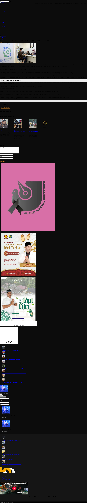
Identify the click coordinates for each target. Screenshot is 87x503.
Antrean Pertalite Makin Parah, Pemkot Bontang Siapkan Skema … (13, 377)
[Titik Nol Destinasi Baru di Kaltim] (3, 457)
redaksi (1, 42)
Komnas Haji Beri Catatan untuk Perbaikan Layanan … (11, 440)
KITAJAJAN (3, 25)
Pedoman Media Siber (6, 479)
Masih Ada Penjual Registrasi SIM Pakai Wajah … (10, 449)
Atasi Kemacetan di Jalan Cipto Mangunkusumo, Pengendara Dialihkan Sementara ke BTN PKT (33, 130)
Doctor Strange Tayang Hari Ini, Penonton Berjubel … (11, 464)
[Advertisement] (43, 149)
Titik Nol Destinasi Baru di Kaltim (7, 459)
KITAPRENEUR (4, 21)
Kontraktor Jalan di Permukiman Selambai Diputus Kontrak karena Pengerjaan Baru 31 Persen (19, 130)
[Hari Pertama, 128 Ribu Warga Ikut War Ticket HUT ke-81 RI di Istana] (3, 443)
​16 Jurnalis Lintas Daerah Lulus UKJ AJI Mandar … (10, 350)
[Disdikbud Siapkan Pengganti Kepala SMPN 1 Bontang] (3, 358)
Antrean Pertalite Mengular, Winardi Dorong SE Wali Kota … (12, 382)
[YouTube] (2, 500)
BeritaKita (3, 42)
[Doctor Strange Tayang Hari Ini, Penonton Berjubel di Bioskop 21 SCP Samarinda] (3, 462)
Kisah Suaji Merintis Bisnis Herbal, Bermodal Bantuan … (11, 454)
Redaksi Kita (4, 477)
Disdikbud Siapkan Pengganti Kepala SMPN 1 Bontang (11, 359)
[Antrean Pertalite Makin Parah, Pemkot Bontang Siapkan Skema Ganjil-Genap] (3, 376)
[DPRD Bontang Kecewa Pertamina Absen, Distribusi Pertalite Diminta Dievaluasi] (3, 371)
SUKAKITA (3, 26)
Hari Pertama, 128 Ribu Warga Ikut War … (9, 445)
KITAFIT (3, 22)
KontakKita (4, 478)
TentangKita (4, 476)
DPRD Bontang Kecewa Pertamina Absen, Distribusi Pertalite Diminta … (14, 373)
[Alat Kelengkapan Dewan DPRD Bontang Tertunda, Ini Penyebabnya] (5, 123)
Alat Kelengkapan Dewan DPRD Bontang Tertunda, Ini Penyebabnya (5, 129)
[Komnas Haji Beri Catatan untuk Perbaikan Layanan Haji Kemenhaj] (3, 438)
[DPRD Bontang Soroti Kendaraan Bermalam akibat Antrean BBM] (3, 353)
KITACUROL (4, 33)
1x (2, 395)
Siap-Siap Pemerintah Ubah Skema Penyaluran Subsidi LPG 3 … (12, 368)
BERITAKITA (4, 11)
